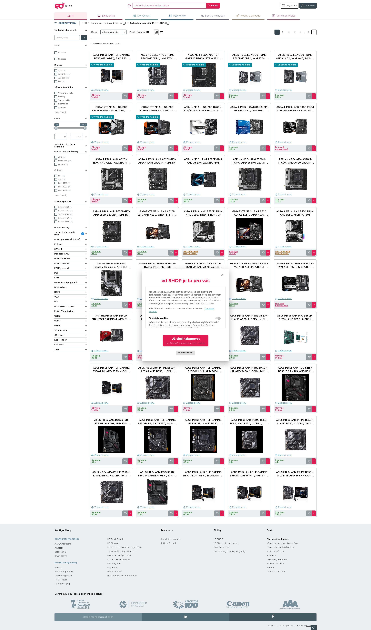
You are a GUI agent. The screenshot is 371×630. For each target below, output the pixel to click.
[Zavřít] (222, 275)
